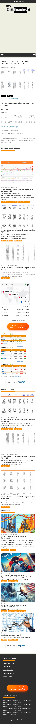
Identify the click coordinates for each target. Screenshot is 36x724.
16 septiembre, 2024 (7, 534)
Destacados (12, 550)
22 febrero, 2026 (6, 494)
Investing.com (20, 346)
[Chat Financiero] (2, 54)
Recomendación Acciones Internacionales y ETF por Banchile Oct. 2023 (9, 140)
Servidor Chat (7, 666)
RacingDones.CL (8, 670)
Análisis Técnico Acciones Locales (9, 201)
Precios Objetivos (19, 133)
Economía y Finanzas (12, 581)
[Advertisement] (18, 33)
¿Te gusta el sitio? (18, 326)
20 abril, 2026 (5, 265)
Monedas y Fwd (22, 611)
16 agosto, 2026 (6, 228)
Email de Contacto (8, 673)
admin (13, 67)
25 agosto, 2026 (6, 187)
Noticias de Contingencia (8, 133)
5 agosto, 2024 (6, 603)
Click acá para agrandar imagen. (10, 98)
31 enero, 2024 (6, 633)
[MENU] (34, 54)
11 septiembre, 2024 (7, 573)
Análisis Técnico (5, 550)
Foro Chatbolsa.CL (8, 663)
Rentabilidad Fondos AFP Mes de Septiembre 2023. (27, 139)
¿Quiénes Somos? (8, 676)
